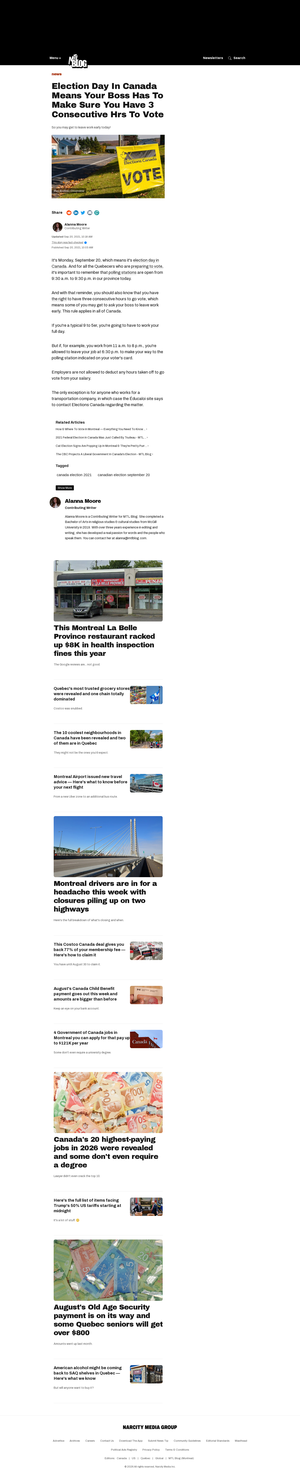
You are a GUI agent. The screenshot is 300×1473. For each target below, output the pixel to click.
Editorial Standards (218, 1440)
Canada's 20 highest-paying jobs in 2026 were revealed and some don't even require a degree (106, 1152)
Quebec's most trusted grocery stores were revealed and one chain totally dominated (92, 693)
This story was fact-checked (69, 242)
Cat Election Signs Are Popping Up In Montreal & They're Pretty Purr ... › (102, 445)
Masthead (241, 1440)
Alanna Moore (75, 224)
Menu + (55, 58)
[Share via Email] (89, 212)
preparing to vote (146, 266)
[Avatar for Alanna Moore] (55, 502)
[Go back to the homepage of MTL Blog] (78, 58)
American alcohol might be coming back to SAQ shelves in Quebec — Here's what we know (88, 1373)
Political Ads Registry (124, 1449)
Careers (90, 1440)
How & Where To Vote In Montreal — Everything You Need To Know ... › (101, 429)
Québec (145, 1458)
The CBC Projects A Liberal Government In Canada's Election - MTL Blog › (104, 454)
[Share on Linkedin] (75, 212)
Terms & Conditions (177, 1449)
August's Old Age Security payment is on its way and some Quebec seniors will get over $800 (108, 1320)
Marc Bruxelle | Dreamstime (69, 191)
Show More (65, 487)
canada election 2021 (74, 475)
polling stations (123, 272)
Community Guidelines (187, 1440)
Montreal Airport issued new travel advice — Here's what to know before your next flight (90, 781)
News (56, 74)
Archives (75, 1440)
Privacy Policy (151, 1449)
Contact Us (107, 1440)
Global (159, 1458)
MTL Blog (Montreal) (181, 1458)
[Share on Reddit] (69, 212)
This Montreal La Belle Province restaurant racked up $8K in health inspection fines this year (104, 640)
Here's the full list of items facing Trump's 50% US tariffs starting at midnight (87, 1205)
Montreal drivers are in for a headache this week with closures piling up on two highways (105, 896)
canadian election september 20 (124, 475)
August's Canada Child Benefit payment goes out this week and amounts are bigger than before (85, 993)
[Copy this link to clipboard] (96, 212)
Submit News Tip (158, 1440)
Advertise (58, 1440)
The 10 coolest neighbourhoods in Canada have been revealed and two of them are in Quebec (90, 737)
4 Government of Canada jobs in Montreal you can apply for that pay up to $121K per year (92, 1037)
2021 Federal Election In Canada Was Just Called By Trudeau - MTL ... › (102, 437)
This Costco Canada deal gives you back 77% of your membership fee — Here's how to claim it (89, 949)
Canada (122, 1458)
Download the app (131, 1440)
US (134, 1458)
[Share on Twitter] (82, 212)
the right (59, 299)
